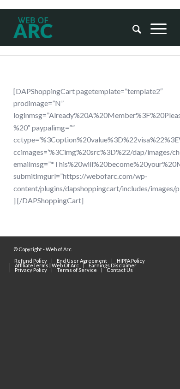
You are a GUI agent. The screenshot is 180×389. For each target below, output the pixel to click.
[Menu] (154, 28)
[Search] (132, 28)
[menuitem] (132, 28)
